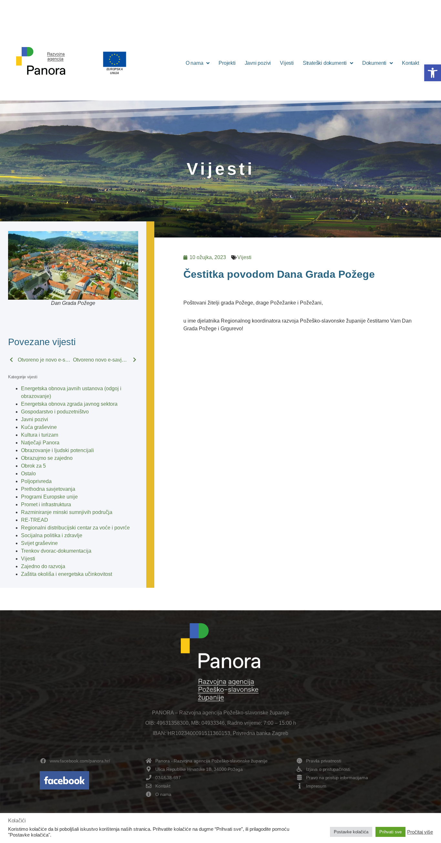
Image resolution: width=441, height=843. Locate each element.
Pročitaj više (420, 832)
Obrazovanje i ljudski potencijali (57, 450)
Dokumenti (374, 63)
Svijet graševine (39, 543)
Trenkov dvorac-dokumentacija (56, 551)
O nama (194, 63)
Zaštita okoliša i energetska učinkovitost (66, 574)
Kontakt (410, 63)
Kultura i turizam (39, 435)
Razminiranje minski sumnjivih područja (66, 512)
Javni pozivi (258, 63)
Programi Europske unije (49, 496)
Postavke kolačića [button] (351, 831)
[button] (432, 72)
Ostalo (28, 473)
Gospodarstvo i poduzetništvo (55, 411)
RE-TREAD (34, 520)
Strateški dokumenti (325, 63)
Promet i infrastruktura (46, 504)
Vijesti (287, 63)
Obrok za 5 (33, 466)
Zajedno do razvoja (43, 566)
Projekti (227, 63)
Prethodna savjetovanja (48, 489)
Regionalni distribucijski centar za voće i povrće (75, 527)
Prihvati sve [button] (390, 831)
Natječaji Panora (40, 442)
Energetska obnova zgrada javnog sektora (69, 404)
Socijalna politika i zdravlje (51, 535)
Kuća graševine (39, 427)
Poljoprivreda (36, 481)
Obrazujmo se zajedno (47, 458)
